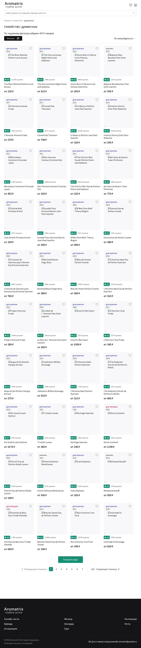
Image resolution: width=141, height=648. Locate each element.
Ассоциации (10, 628)
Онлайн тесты (11, 619)
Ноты (127, 623)
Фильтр (68, 619)
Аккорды (69, 623)
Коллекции (130, 619)
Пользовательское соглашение (18, 643)
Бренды (8, 623)
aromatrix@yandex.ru (127, 641)
